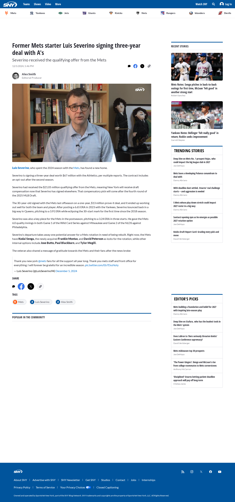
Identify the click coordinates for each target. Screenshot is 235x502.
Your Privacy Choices (72, 487)
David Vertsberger (181, 239)
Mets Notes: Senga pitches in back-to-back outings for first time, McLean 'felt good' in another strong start (194, 88)
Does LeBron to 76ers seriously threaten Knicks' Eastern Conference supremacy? (195, 337)
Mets (76, 167)
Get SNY (91, 480)
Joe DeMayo (179, 165)
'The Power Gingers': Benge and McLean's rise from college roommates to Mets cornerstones (195, 363)
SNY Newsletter (70, 480)
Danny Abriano (180, 180)
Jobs (133, 480)
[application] (81, 123)
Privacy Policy (22, 487)
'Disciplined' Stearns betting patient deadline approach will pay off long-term (194, 378)
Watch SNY (201, 4)
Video (48, 4)
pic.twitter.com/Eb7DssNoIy (102, 265)
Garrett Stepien (178, 140)
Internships (148, 480)
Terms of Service (45, 487)
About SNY (20, 480)
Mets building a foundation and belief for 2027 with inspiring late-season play (194, 308)
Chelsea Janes (179, 384)
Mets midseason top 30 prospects (188, 350)
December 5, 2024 (66, 271)
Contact (120, 480)
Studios (105, 480)
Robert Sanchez (178, 95)
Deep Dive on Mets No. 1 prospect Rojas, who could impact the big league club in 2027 (194, 160)
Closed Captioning (108, 487)
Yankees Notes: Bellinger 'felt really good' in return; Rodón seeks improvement (194, 135)
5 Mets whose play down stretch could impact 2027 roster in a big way (194, 204)
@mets (42, 261)
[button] (226, 4)
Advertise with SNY (44, 480)
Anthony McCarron (182, 369)
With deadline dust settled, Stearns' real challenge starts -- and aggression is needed (196, 189)
